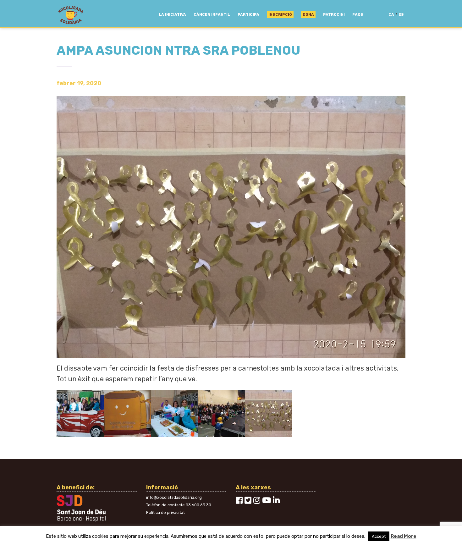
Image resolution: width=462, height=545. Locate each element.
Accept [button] (379, 536)
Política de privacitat (165, 512)
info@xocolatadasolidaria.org (174, 497)
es (401, 14)
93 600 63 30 (198, 505)
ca (391, 14)
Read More (403, 536)
